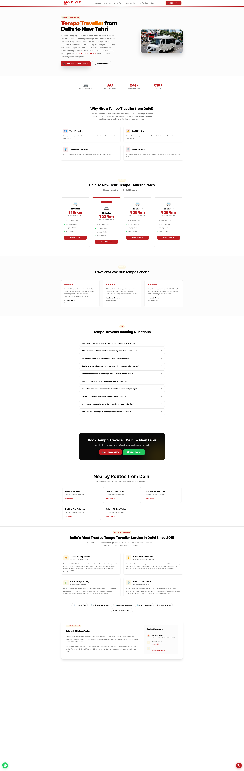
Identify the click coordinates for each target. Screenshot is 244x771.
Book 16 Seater (106, 242)
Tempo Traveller (130, 3)
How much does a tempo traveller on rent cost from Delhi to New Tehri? (122, 343)
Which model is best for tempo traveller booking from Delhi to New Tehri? (122, 351)
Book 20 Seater (137, 238)
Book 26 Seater (168, 238)
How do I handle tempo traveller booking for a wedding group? (122, 381)
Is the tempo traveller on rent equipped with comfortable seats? (122, 358)
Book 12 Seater (75, 238)
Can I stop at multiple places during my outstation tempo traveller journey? (122, 366)
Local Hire (107, 3)
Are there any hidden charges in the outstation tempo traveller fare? (122, 404)
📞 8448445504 (173, 3)
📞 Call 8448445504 (110, 452)
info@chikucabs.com (158, 650)
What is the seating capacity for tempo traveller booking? (122, 396)
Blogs (153, 3)
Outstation (97, 3)
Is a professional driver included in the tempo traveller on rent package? (122, 389)
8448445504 (156, 644)
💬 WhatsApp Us (102, 64)
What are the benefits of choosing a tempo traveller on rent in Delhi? (122, 374)
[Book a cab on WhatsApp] (5, 765)
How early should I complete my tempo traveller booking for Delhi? (122, 412)
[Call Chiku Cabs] (239, 765)
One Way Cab (143, 3)
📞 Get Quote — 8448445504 (75, 64)
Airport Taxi (118, 3)
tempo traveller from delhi (86, 54)
